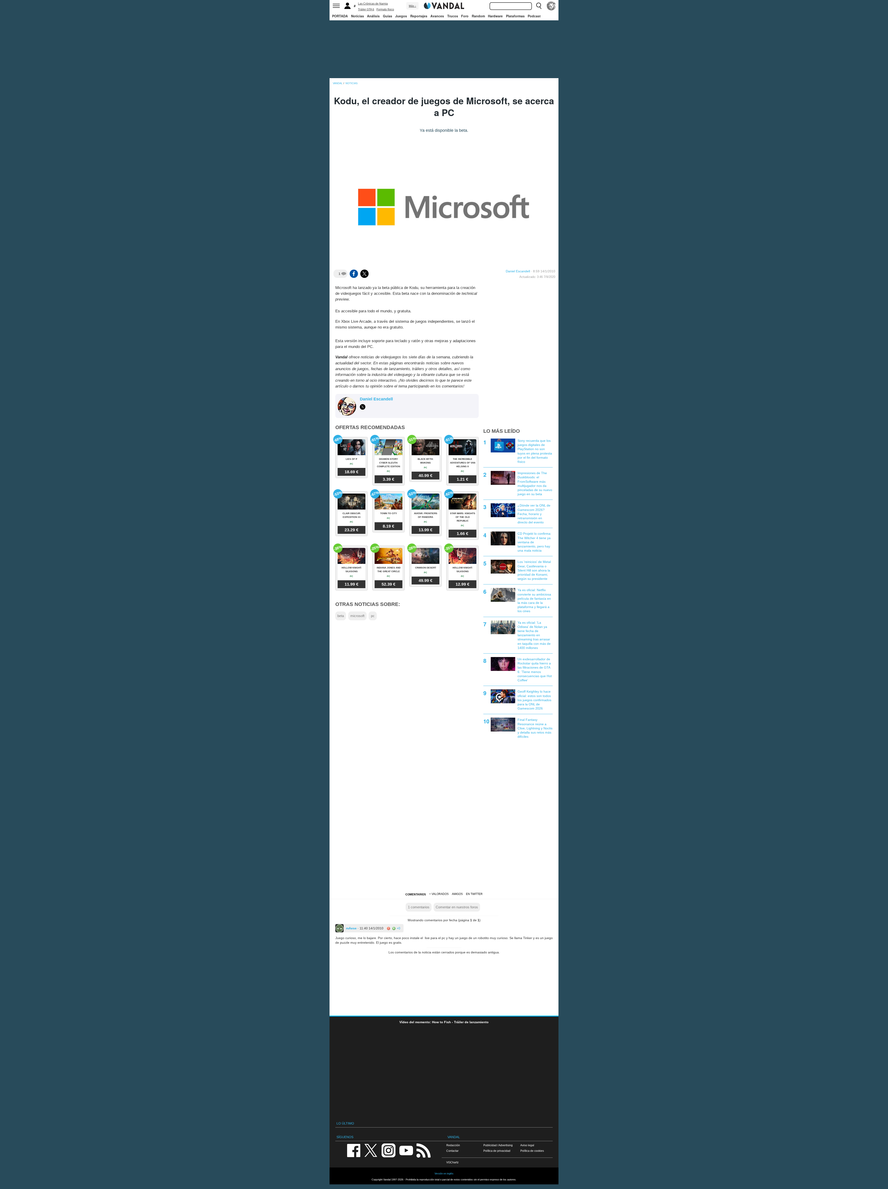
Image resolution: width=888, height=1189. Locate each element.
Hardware (495, 16)
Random (478, 16)
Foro (465, 16)
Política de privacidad (496, 1150)
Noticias (357, 16)
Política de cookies (532, 1150)
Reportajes (418, 16)
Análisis (373, 16)
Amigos (457, 894)
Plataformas (515, 16)
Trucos (452, 16)
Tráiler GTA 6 (366, 9)
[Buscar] (539, 6)
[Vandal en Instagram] (388, 1150)
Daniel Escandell (518, 271)
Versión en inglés (444, 1173)
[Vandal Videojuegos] (444, 5)
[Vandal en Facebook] (353, 1150)
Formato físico (385, 9)
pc (373, 616)
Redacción (453, 1145)
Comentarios (415, 894)
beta (340, 616)
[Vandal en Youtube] (406, 1150)
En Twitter (474, 894)
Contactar (452, 1150)
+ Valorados (439, 894)
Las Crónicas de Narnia (373, 3)
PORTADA (340, 16)
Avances (437, 16)
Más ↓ (412, 6)
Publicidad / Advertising (498, 1145)
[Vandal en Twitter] (371, 1150)
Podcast (534, 16)
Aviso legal (527, 1145)
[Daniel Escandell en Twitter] (362, 407)
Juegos (401, 16)
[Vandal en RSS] (423, 1150)
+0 (398, 928)
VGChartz (452, 1162)
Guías (387, 16)
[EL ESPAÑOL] (551, 5)
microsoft (357, 616)
